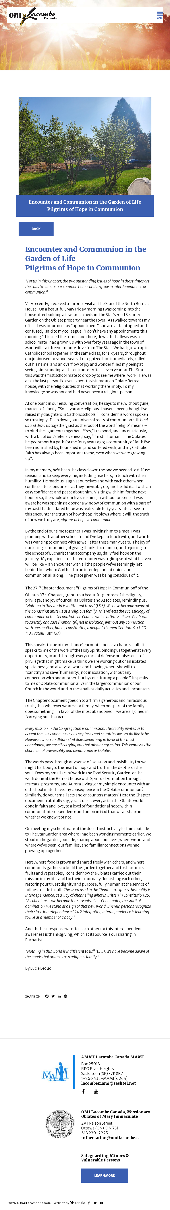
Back (36, 229)
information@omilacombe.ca (111, 1137)
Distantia (77, 1203)
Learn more (104, 1176)
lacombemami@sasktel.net (108, 1083)
